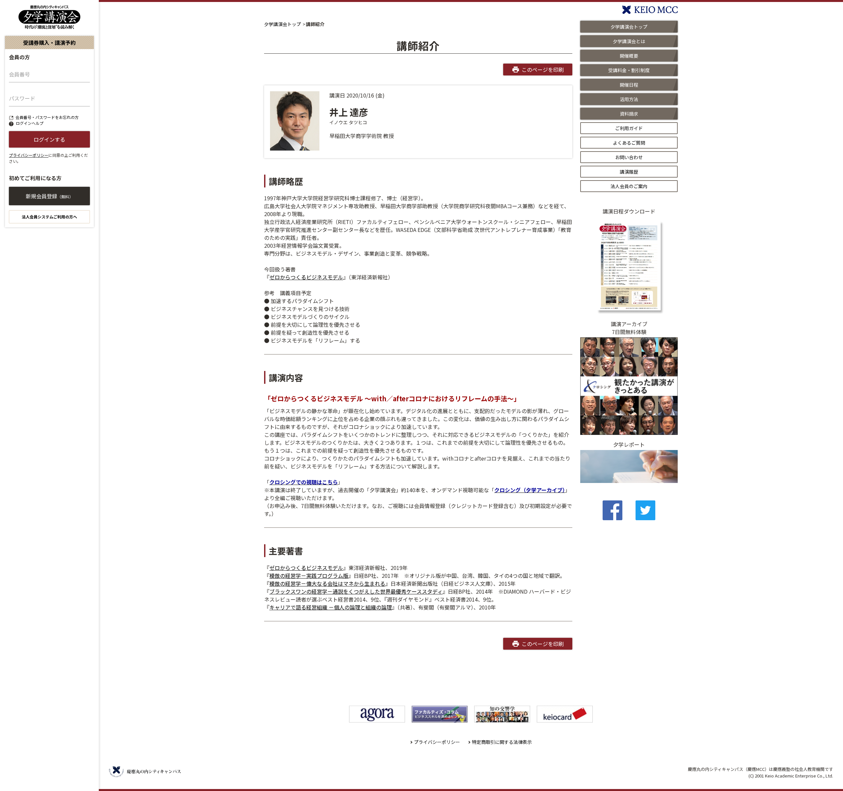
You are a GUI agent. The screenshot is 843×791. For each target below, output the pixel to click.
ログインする (49, 139)
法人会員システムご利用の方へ (49, 216)
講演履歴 (629, 171)
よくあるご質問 (629, 142)
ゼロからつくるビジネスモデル (306, 277)
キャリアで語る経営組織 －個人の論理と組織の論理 (330, 607)
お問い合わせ (629, 157)
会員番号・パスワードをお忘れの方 (47, 117)
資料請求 (629, 113)
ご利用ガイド (629, 128)
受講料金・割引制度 (629, 70)
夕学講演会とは (629, 41)
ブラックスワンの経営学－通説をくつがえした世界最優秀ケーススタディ (356, 591)
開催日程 (629, 84)
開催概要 (629, 55)
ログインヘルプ (29, 123)
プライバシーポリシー (28, 155)
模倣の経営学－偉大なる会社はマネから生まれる (327, 583)
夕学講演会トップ (282, 24)
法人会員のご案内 (629, 186)
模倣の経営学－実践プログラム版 (308, 575)
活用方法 (629, 99)
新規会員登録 (49, 196)
